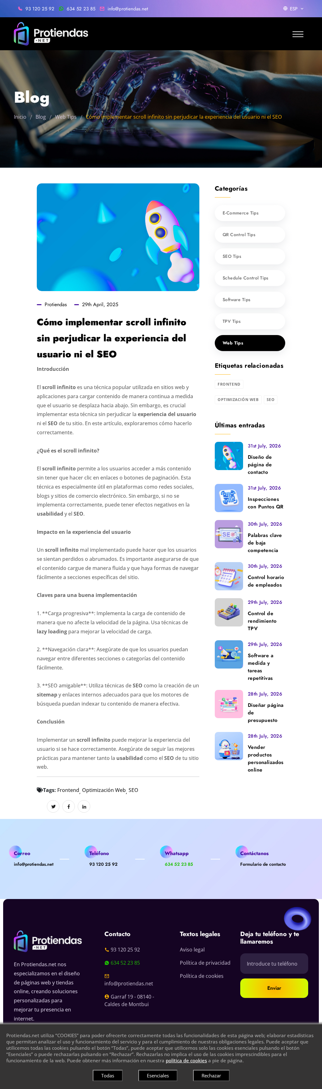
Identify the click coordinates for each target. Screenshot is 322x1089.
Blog (41, 116)
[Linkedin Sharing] (84, 806)
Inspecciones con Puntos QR (265, 503)
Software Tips (236, 299)
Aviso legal (192, 949)
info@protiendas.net (128, 8)
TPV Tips (232, 321)
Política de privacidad (205, 962)
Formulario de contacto (263, 864)
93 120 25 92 (39, 8)
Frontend (68, 790)
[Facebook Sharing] (68, 806)
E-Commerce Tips (240, 213)
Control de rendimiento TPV (262, 621)
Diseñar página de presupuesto (266, 713)
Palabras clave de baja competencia (265, 543)
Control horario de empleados (266, 581)
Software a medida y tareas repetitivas (260, 667)
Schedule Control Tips (246, 278)
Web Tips (66, 116)
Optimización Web (104, 790)
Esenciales (158, 1075)
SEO (133, 790)
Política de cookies (202, 976)
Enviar (274, 988)
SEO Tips (232, 256)
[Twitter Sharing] (53, 806)
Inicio (20, 116)
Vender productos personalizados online (266, 758)
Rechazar (211, 1075)
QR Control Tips (239, 234)
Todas (107, 1075)
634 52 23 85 (81, 8)
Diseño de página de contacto (260, 464)
